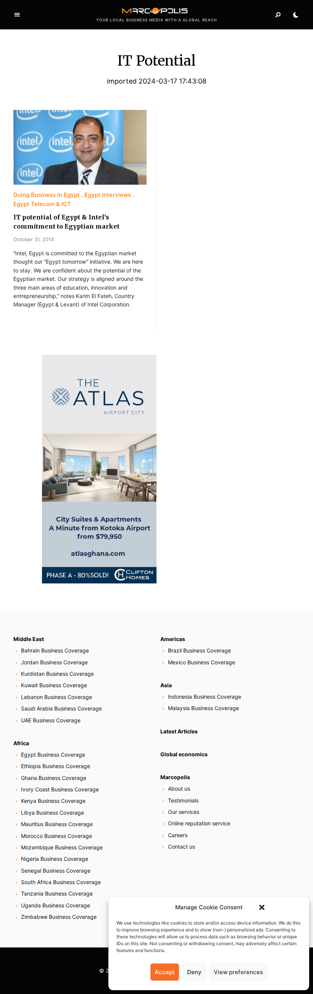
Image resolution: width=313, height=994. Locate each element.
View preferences (238, 972)
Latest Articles (179, 731)
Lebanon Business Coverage (56, 697)
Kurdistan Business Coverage (57, 673)
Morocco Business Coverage (56, 836)
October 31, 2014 (33, 239)
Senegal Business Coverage (55, 870)
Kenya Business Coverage (53, 800)
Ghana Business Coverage (53, 778)
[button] (262, 907)
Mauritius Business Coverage (57, 824)
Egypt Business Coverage (53, 754)
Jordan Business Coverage (54, 662)
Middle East (28, 639)
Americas (172, 639)
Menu (17, 14)
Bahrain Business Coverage (55, 650)
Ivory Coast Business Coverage (60, 789)
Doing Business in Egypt (46, 194)
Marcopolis (175, 777)
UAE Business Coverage (51, 720)
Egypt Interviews (107, 194)
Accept (165, 972)
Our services (183, 812)
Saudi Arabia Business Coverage (61, 708)
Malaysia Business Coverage (203, 708)
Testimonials (183, 800)
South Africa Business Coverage (61, 882)
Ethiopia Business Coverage (55, 766)
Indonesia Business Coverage (204, 696)
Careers (177, 835)
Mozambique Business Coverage (62, 847)
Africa (21, 743)
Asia (166, 685)
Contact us (181, 846)
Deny (194, 972)
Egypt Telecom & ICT (42, 204)
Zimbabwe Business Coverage (59, 916)
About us (179, 788)
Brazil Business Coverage (199, 650)
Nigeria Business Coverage (54, 858)
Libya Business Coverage (52, 812)
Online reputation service (199, 823)
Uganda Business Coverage (55, 905)
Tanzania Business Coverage (57, 893)
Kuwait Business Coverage (54, 685)
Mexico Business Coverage (201, 662)
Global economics (184, 754)
